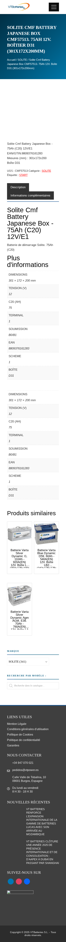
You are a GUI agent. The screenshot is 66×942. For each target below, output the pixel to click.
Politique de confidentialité (23, 740)
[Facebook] (27, 881)
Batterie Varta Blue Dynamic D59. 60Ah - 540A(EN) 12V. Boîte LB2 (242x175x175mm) (49, 559)
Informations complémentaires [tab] (30, 195)
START (23, 174)
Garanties (13, 745)
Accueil (11, 59)
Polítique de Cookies (20, 734)
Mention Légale (16, 723)
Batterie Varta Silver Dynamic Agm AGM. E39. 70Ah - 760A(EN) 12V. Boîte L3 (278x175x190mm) (22, 622)
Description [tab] (18, 187)
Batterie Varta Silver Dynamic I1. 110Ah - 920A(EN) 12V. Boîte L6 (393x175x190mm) (22, 559)
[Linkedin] (11, 881)
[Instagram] (19, 881)
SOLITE (22, 59)
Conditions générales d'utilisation (28, 729)
